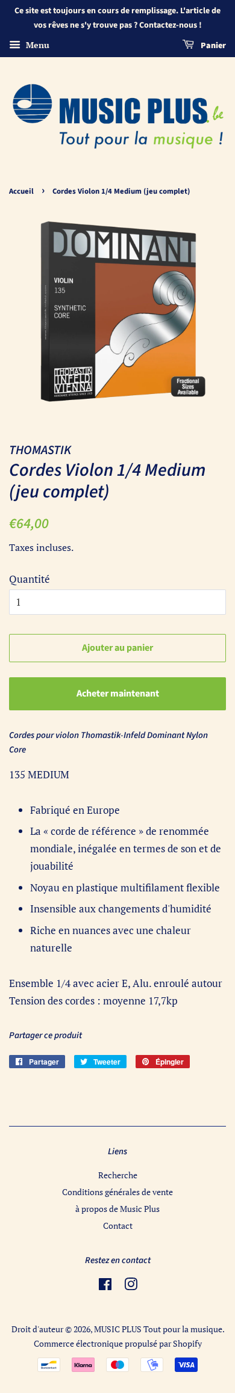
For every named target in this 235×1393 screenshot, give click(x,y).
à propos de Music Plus (117, 1208)
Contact (118, 1225)
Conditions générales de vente (117, 1192)
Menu (36, 45)
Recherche (117, 1175)
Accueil (21, 191)
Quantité (29, 579)
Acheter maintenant (118, 693)
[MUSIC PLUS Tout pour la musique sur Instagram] (130, 1286)
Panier (212, 46)
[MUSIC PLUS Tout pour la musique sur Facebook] (105, 1286)
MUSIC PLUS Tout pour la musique (158, 1329)
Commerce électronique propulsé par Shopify (118, 1343)
